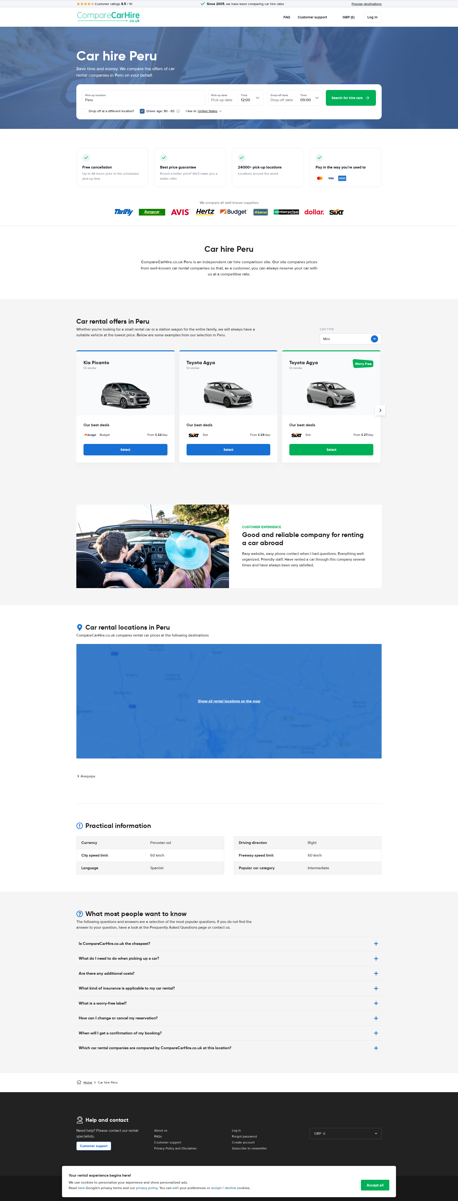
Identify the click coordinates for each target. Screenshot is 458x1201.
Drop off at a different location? (111, 111)
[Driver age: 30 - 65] (142, 111)
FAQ (286, 17)
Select (125, 449)
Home (87, 1082)
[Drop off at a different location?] (84, 111)
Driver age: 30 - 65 (160, 111)
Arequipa (88, 776)
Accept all (375, 1185)
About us (160, 1130)
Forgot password (244, 1136)
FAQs (158, 1136)
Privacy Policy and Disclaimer (175, 1148)
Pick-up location (95, 95)
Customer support (312, 17)
